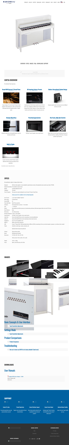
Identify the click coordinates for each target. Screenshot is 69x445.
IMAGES (31, 63)
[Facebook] (29, 438)
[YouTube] (32, 438)
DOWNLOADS (40, 63)
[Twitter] (31, 438)
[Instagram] (34, 438)
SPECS (27, 63)
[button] (64, 2)
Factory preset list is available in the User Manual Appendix (22, 194)
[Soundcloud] (36, 438)
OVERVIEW (22, 63)
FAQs (35, 63)
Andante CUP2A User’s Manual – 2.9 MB (16, 376)
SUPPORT (46, 63)
